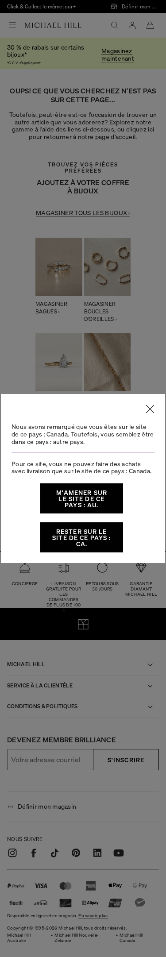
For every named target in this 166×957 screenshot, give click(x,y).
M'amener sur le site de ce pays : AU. (81, 498)
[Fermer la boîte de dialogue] (150, 409)
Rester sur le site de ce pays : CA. (81, 537)
